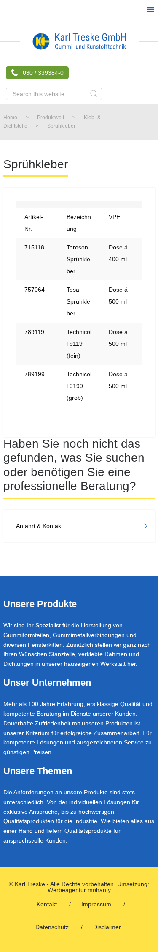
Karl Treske (79, 41)
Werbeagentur (67, 889)
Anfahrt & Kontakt (39, 526)
